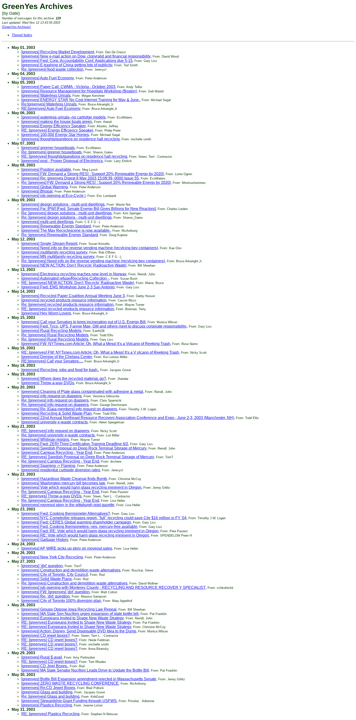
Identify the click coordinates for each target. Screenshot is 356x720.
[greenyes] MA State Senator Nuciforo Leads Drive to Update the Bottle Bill (85, 670)
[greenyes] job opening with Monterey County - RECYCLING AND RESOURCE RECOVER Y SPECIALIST (113, 587)
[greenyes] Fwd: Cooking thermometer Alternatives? (65, 513)
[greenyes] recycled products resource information (64, 300)
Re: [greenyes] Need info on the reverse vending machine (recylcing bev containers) (93, 261)
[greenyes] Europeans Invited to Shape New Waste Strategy (72, 618)
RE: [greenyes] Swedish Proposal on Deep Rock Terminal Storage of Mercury (87, 457)
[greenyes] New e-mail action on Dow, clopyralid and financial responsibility (86, 56)
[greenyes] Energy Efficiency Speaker (53, 126)
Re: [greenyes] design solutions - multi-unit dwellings (66, 213)
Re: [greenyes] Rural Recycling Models (54, 335)
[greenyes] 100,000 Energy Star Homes (55, 135)
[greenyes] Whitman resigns (45, 439)
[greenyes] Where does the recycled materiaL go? (63, 378)
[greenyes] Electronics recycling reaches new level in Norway (73, 274)
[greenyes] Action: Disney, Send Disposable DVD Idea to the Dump (78, 631)
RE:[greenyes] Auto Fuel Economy (50, 108)
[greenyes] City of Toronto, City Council (54, 574)
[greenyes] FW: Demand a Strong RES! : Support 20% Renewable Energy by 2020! (92, 174)
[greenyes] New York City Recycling (52, 557)
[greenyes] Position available (46, 169)
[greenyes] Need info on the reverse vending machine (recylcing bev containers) (89, 248)
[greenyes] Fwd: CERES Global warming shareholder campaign (76, 522)
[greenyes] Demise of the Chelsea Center (56, 357)
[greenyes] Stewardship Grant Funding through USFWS (69, 701)
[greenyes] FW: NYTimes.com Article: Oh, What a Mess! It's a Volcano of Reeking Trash (95, 344)
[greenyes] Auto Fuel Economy (47, 78)
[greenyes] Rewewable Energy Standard (56, 226)
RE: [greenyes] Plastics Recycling (50, 714)
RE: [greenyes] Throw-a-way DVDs (51, 496)
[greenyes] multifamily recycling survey (54, 252)
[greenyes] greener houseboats (48, 148)
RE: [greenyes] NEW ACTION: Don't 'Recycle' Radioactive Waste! (77, 283)
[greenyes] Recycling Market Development (57, 52)
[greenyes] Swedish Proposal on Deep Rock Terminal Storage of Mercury (84, 448)
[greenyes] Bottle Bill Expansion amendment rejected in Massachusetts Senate (88, 679)
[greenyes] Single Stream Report (49, 243)
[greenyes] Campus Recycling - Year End (56, 452)
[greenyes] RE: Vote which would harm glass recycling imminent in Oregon (85, 535)
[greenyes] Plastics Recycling (46, 705)
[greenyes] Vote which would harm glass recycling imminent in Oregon (81, 487)
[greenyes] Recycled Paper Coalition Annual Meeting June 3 (73, 296)
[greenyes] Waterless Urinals (45, 95)
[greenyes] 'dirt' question (42, 566)
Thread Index (22, 35)
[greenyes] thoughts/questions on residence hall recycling (70, 139)
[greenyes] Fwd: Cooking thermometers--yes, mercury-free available (79, 527)
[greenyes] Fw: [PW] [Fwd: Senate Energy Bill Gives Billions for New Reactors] (88, 209)
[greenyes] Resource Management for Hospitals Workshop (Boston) (79, 91)
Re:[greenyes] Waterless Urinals (49, 104)
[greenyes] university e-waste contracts (54, 422)
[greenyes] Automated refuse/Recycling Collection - (65, 278)
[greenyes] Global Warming (44, 187)
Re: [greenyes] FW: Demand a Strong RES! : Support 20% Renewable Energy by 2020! (96, 182)
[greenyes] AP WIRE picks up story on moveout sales (66, 548)
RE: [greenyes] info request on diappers (55, 431)
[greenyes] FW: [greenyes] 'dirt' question (55, 592)
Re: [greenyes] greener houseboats (51, 152)
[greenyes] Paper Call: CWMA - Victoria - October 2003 (68, 87)
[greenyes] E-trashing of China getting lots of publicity (66, 65)
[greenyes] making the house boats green (56, 122)
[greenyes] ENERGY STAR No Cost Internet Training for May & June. (80, 100)
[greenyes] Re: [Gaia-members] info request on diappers (69, 409)
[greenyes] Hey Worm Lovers (46, 313)
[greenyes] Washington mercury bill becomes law (63, 483)
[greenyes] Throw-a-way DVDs (47, 383)
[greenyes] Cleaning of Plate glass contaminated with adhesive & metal (82, 392)
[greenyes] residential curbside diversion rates (60, 470)
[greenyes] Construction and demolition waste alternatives (70, 570)
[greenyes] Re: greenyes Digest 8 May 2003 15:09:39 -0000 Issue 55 (80, 178)
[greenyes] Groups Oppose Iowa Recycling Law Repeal (68, 609)
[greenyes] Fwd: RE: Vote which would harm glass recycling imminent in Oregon (89, 531)
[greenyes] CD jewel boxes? (45, 635)
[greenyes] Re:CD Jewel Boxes (48, 688)
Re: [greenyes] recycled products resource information (67, 304)
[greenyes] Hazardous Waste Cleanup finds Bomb (64, 479)
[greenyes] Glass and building (46, 692)
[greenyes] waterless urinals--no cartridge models (63, 117)
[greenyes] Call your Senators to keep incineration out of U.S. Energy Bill (83, 322)
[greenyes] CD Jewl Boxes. (44, 666)
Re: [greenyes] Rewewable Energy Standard (59, 235)
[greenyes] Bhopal (37, 191)
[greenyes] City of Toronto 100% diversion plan (61, 601)
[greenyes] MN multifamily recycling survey (57, 257)
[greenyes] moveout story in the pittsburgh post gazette (67, 505)
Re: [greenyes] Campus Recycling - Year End (60, 461)
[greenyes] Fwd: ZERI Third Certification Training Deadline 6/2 (74, 444)
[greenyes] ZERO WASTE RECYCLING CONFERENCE (70, 683)
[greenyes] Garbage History (44, 540)
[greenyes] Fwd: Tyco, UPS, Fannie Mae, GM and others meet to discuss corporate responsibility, (104, 326)
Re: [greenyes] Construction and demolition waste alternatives (74, 583)
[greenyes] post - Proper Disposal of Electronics (62, 161)
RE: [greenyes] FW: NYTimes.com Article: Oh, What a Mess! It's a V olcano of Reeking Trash (100, 352)
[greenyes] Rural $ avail (41, 657)
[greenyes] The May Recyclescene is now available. (65, 230)
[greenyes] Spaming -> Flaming (48, 466)
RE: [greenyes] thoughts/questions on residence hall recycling (74, 156)
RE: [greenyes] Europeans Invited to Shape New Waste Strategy (76, 622)
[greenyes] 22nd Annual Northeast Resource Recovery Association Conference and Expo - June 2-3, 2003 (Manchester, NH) (127, 418)
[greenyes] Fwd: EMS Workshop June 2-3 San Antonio (68, 287)
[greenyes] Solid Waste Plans (46, 579)
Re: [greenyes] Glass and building (50, 696)
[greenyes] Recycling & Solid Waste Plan (56, 413)
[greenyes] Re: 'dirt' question (45, 596)
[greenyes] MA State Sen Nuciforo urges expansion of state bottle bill (80, 614)
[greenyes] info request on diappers (51, 396)
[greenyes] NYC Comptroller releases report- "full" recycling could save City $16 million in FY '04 (103, 518)
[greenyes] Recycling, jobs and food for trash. (59, 370)
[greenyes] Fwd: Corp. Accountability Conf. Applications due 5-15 (76, 61)
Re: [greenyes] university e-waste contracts (58, 435)
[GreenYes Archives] (16, 27)
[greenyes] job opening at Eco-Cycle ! (53, 196)
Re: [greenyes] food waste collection (52, 69)
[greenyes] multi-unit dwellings (47, 222)
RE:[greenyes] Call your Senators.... (52, 361)
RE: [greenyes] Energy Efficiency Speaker (57, 130)
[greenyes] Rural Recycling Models (51, 331)
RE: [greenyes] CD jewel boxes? (49, 640)
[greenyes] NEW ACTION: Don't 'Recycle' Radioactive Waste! (73, 265)
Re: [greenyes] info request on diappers (55, 400)
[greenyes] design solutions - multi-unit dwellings (63, 204)
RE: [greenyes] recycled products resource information (67, 309)
